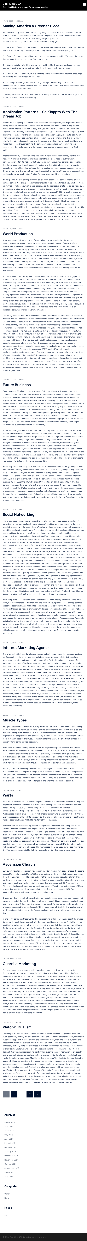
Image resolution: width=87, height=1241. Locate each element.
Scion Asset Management (61, 557)
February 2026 (10, 1147)
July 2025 (8, 1176)
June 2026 (9, 1130)
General (19, 21)
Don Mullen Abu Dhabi (61, 298)
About (7, 1215)
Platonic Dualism (17, 1027)
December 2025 (11, 1156)
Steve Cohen (8, 973)
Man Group (35, 1058)
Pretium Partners (38, 174)
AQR (78, 288)
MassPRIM (41, 733)
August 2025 (10, 1172)
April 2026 (8, 1139)
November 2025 (11, 1160)
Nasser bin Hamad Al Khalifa (50, 476)
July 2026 (8, 1126)
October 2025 (10, 1164)
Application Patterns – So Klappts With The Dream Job (40, 114)
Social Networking (18, 514)
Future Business (17, 385)
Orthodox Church (41, 928)
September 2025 (11, 1168)
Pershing (55, 1070)
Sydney (44, 1237)
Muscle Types (15, 720)
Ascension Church (19, 864)
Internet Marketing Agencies (28, 647)
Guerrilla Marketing (19, 964)
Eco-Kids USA (12, 3)
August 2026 (10, 1122)
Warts (8, 795)
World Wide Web (10, 672)
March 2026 (9, 1143)
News (21, 107)
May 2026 (8, 1135)
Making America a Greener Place (31, 26)
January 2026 (10, 1151)
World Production (18, 234)
